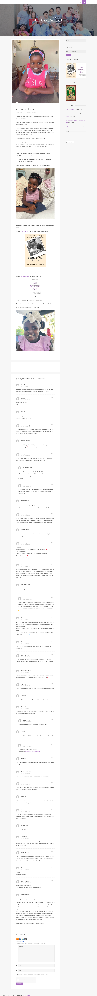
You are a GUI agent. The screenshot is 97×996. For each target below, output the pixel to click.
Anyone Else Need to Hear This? (72, 113)
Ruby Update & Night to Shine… (72, 126)
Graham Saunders (26, 995)
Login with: (18, 937)
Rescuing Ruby (29, 2)
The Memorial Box (25, 276)
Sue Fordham (24, 783)
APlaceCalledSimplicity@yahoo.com (32, 751)
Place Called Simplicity (48, 20)
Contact (41, 2)
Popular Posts (20, 2)
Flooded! (67, 116)
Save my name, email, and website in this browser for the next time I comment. (32, 974)
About (35, 2)
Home (14, 2)
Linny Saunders (28, 112)
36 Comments (35, 112)
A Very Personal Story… (70, 109)
